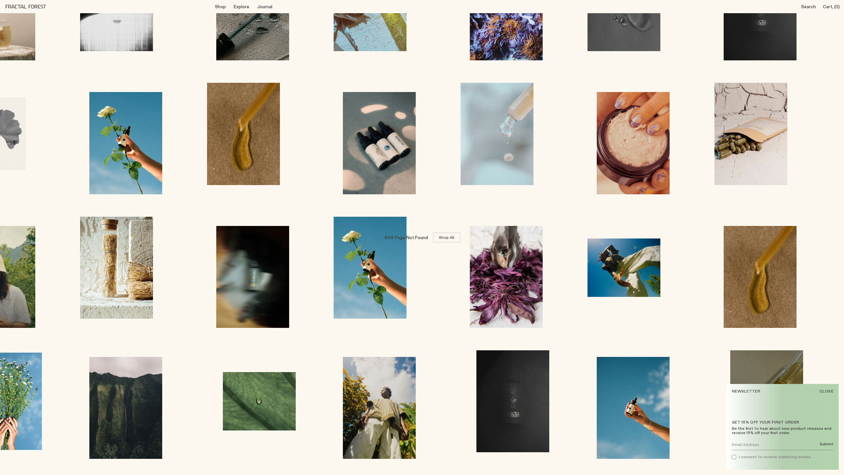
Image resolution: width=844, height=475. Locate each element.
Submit (826, 444)
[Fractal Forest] (31, 6)
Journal (264, 6)
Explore (241, 6)
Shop (220, 6)
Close (827, 391)
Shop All (447, 237)
